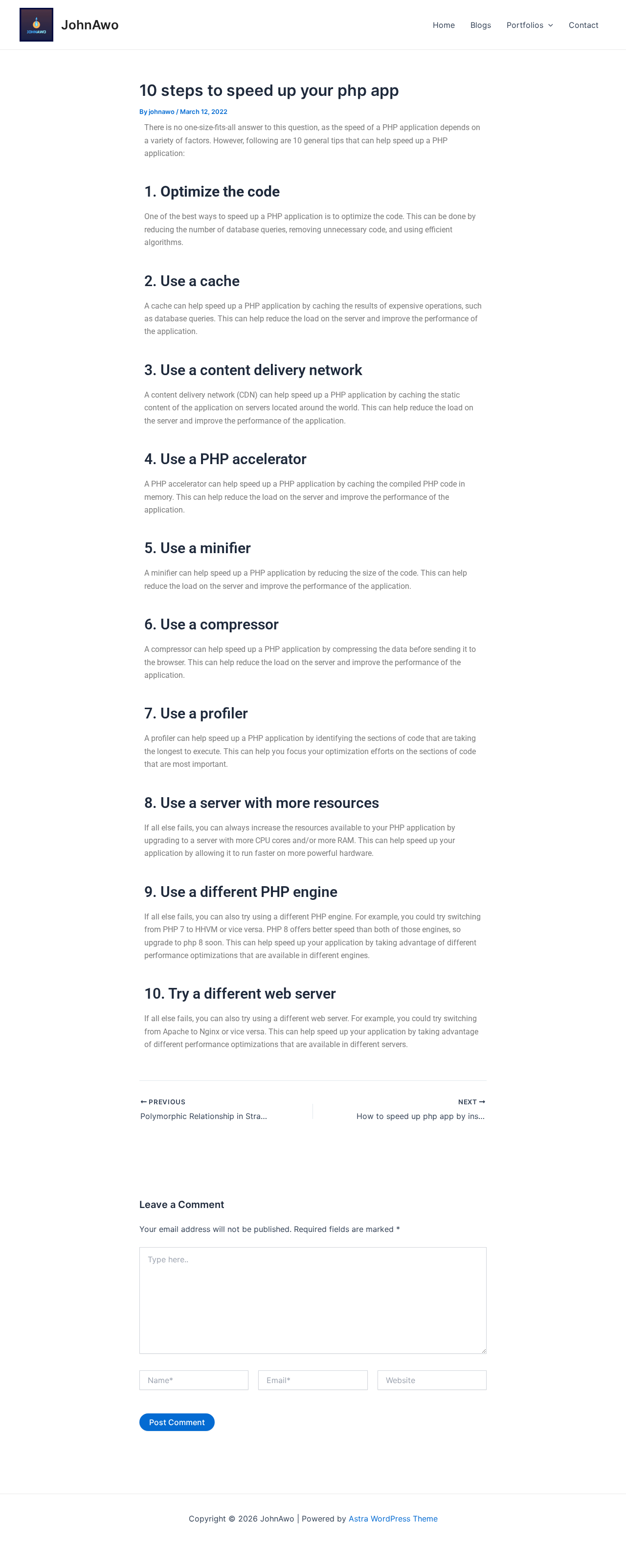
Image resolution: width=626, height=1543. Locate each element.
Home (444, 25)
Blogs (480, 25)
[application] (548, 25)
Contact (584, 25)
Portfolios (525, 25)
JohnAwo (90, 24)
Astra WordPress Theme (393, 1518)
